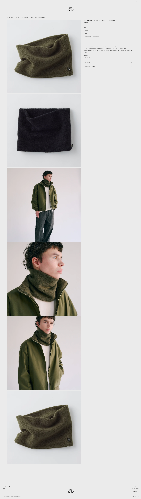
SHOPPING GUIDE (134, 488)
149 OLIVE (96, 37)
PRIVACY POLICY (134, 489)
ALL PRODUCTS (10, 17)
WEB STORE (5, 484)
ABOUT (4, 489)
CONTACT (136, 486)
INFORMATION (135, 491)
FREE (87, 31)
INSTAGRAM (135, 484)
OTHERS (17, 17)
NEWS (4, 488)
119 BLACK (88, 37)
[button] (5, 2)
